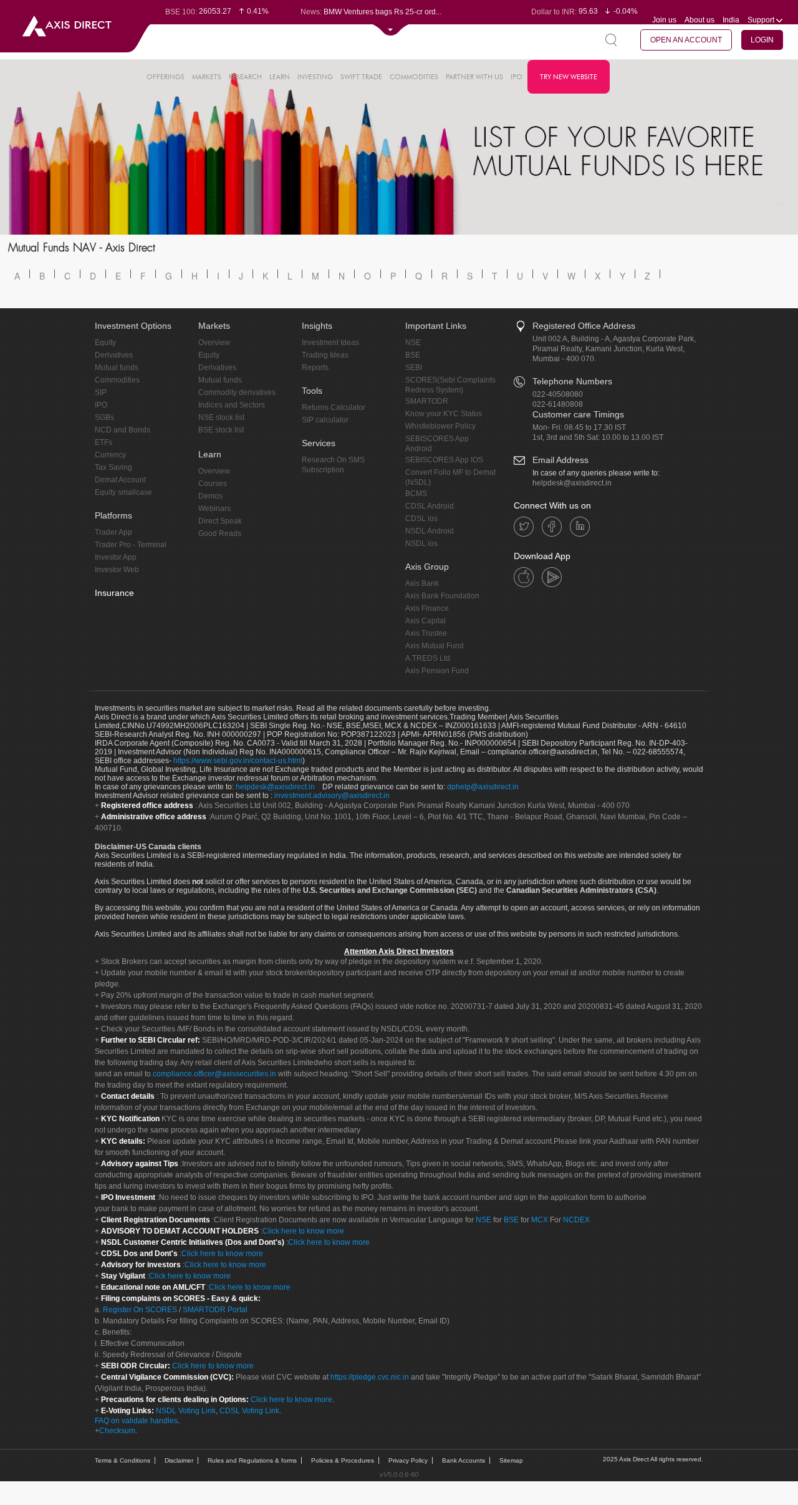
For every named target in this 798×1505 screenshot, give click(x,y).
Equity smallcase (123, 492)
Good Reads (219, 533)
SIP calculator (325, 420)
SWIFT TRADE (361, 76)
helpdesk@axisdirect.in (572, 483)
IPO (516, 76)
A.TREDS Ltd (427, 658)
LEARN (279, 76)
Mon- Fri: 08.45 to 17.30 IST (579, 427)
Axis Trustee (426, 633)
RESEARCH (245, 76)
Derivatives (114, 355)
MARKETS (206, 76)
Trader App (113, 532)
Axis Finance (427, 608)
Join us (664, 20)
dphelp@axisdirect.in (483, 786)
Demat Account (120, 479)
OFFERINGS (166, 76)
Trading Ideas (325, 355)
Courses (212, 483)
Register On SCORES (139, 1309)
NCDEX (576, 1219)
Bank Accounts (463, 1460)
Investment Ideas (330, 342)
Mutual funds (116, 367)
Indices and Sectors (231, 405)
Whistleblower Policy (440, 426)
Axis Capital (425, 620)
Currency (110, 455)
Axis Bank (422, 583)
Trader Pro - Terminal (130, 544)
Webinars (214, 508)
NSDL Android (429, 531)
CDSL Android (429, 506)
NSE (413, 342)
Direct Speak (220, 521)
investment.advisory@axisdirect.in (332, 795)
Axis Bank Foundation (442, 596)
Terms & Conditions (122, 1460)
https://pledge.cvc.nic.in (369, 1377)
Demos (210, 496)
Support (762, 20)
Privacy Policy (408, 1460)
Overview (214, 342)
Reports (315, 367)
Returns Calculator (333, 407)
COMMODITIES (414, 76)
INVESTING (315, 76)
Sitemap (511, 1460)
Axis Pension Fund (437, 670)
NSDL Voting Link (186, 1410)
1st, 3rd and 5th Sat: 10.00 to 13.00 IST (597, 437)
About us (699, 20)
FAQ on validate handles (136, 1420)
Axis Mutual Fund (434, 645)
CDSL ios (421, 518)
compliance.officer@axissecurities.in (214, 1073)
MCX (539, 1219)
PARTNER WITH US (474, 76)
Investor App (116, 557)
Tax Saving (113, 467)
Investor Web (117, 569)
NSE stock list (221, 417)
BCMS (416, 493)
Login (762, 40)
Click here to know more (303, 1231)
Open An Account (686, 40)
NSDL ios (421, 543)
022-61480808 (557, 404)
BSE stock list (221, 430)
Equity (105, 342)
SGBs (104, 417)
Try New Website (568, 76)
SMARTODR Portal (215, 1309)
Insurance (114, 593)
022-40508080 (557, 394)
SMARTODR (426, 401)
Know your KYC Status (443, 413)
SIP (101, 392)
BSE (412, 355)
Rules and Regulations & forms (252, 1460)
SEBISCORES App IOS (444, 459)
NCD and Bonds (122, 430)
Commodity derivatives (237, 392)
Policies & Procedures (342, 1460)
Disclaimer (179, 1460)
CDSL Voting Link (249, 1410)
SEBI (413, 367)
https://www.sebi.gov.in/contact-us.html (237, 760)
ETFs (103, 442)
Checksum (117, 1430)
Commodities (117, 380)
